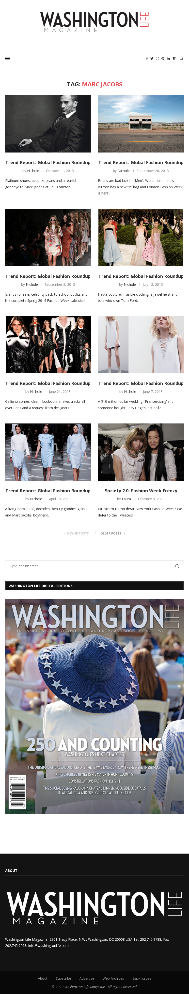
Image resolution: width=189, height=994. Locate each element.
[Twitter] (152, 58)
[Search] (181, 58)
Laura (126, 499)
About (42, 978)
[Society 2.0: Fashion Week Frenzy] (141, 452)
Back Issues (141, 978)
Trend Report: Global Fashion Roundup (48, 162)
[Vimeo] (174, 58)
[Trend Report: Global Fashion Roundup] (48, 124)
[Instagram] (157, 58)
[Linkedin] (168, 58)
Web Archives (113, 978)
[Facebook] (147, 58)
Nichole (33, 170)
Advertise (86, 978)
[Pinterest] (162, 58)
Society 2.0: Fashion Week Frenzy (141, 491)
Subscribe (63, 978)
